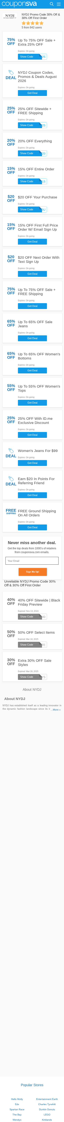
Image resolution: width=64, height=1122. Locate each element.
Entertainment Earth (47, 1099)
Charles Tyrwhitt (47, 1104)
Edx (17, 1104)
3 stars (33, 23)
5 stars (41, 23)
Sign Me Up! (32, 571)
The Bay (17, 1114)
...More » (56, 709)
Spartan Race (17, 1109)
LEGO (47, 1114)
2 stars (28, 23)
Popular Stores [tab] (32, 1085)
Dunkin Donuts (47, 1109)
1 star (24, 23)
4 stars (37, 23)
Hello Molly (17, 1099)
